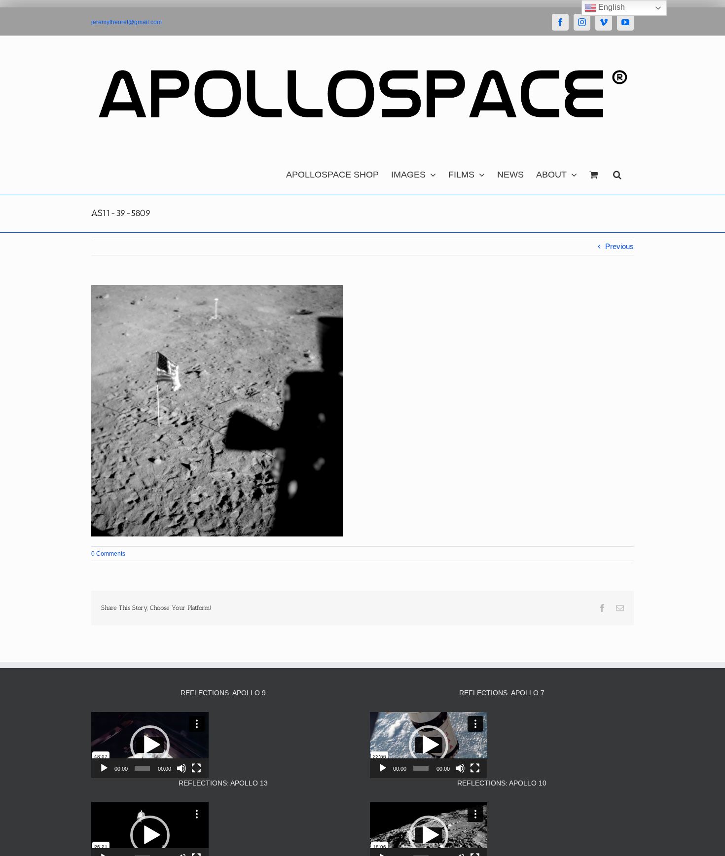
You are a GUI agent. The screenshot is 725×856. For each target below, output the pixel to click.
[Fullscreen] (196, 768)
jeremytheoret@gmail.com (126, 22)
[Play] (104, 768)
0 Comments (108, 553)
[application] (150, 745)
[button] (617, 172)
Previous (619, 246)
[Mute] (181, 768)
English (610, 7)
